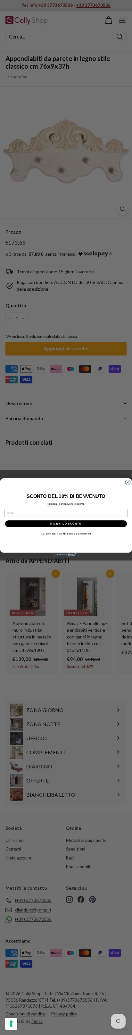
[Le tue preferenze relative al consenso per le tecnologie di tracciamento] (11, 1024)
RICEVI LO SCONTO (66, 523)
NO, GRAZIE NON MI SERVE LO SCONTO (66, 534)
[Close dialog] (127, 482)
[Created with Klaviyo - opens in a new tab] (66, 555)
